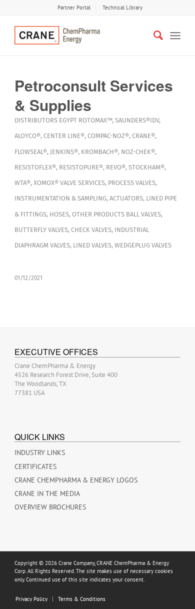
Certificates (35, 466)
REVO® (116, 167)
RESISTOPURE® (81, 167)
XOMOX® (46, 182)
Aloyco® (27, 136)
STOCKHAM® (146, 167)
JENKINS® (64, 152)
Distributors (36, 120)
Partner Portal (74, 7)
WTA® (22, 182)
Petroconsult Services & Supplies (93, 95)
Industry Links (39, 452)
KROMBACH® (99, 152)
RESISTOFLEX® (35, 167)
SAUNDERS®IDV (137, 120)
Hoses (59, 214)
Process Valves (132, 182)
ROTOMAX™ (95, 120)
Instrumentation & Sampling (60, 198)
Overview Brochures (50, 507)
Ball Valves (143, 214)
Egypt (68, 120)
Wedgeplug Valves (143, 245)
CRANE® (143, 136)
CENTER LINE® (64, 136)
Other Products (98, 214)
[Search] (153, 36)
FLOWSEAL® (30, 152)
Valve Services (82, 182)
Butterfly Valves (41, 230)
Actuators (126, 198)
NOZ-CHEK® (138, 152)
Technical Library (122, 7)
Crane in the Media (47, 493)
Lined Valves (92, 245)
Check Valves (91, 230)
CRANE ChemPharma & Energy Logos (76, 480)
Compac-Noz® (108, 136)
